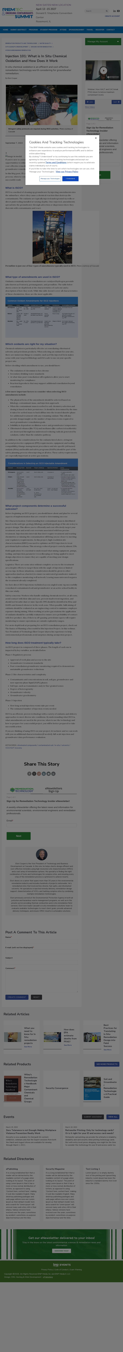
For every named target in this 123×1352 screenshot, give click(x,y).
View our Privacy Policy (67, 171)
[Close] (95, 138)
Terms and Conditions (55, 162)
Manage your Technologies (50, 179)
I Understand (70, 179)
